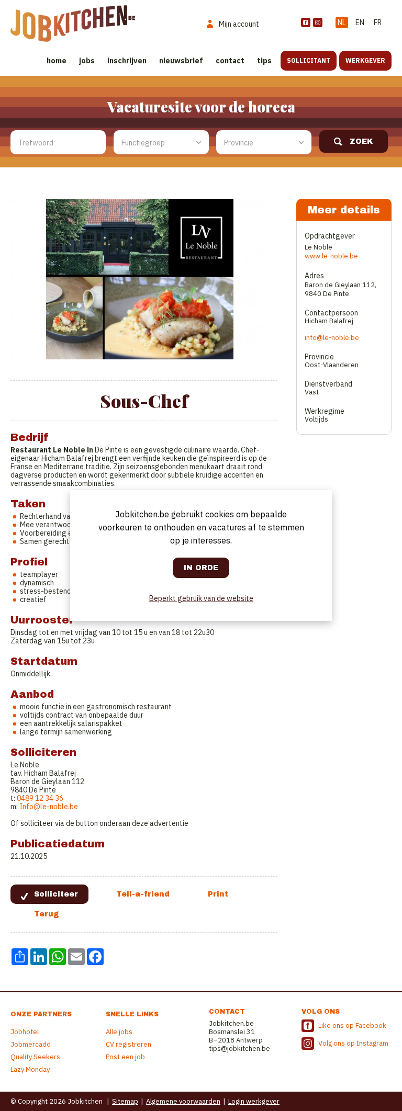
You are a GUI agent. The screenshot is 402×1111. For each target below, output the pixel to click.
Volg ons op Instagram (353, 1043)
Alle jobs (119, 1031)
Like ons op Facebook (352, 1025)
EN (359, 22)
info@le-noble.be (332, 337)
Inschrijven (127, 60)
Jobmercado (30, 1044)
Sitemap (125, 1101)
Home (56, 60)
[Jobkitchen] (72, 23)
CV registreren (128, 1044)
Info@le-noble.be (48, 806)
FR (378, 22)
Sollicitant (308, 60)
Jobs (87, 60)
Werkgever (365, 60)
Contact (230, 60)
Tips (264, 60)
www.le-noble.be (331, 256)
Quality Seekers (35, 1056)
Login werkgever (254, 1101)
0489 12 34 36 (40, 798)
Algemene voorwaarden (183, 1101)
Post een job (125, 1056)
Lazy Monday (30, 1069)
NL (342, 22)
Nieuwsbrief (181, 60)
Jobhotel (24, 1031)
